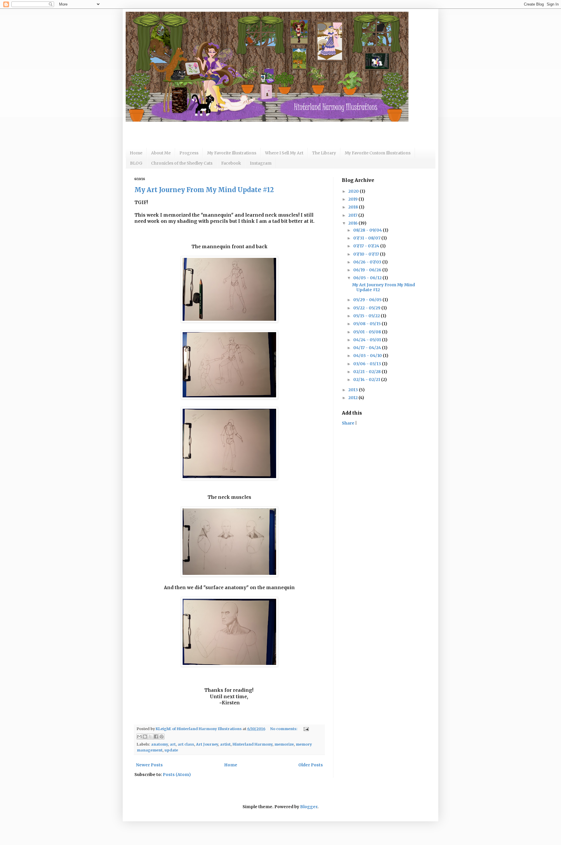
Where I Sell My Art (284, 153)
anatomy (159, 744)
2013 (353, 389)
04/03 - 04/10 (368, 355)
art (173, 744)
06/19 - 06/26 (367, 270)
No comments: (284, 729)
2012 (353, 397)
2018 (353, 207)
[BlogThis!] (145, 736)
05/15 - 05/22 (367, 315)
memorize (284, 744)
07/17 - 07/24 (366, 246)
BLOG (136, 163)
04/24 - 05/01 (367, 339)
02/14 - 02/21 (367, 379)
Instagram (260, 163)
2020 (354, 191)
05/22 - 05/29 (367, 308)
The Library (324, 153)
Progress (188, 153)
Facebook (231, 163)
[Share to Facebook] (156, 736)
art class (186, 744)
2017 (353, 215)
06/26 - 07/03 (367, 262)
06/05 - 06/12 (367, 277)
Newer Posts (149, 765)
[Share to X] (150, 736)
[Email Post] (305, 729)
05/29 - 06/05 (367, 299)
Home (136, 153)
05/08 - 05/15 (367, 323)
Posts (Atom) (177, 774)
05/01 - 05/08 (367, 331)
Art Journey (207, 744)
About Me (161, 153)
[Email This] (139, 736)
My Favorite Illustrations (231, 153)
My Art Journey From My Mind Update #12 (204, 190)
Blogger (308, 806)
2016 (353, 223)
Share (348, 423)
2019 (353, 199)
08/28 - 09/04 (368, 230)
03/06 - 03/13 (367, 363)
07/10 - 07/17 (366, 254)
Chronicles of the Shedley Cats (181, 163)
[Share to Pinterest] (162, 736)
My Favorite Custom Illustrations (378, 153)
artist (225, 744)
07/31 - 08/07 (367, 238)
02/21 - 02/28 (367, 371)
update (171, 750)
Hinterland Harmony (252, 744)
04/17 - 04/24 (367, 347)
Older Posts (310, 765)
